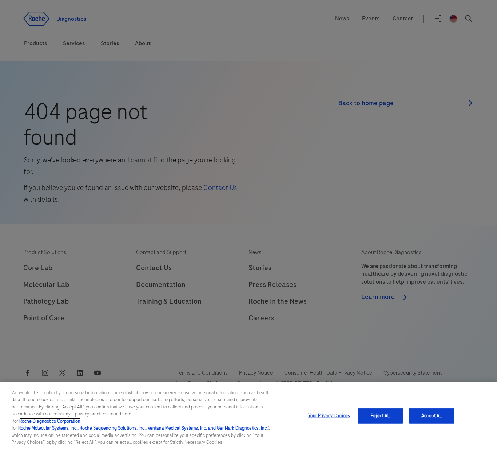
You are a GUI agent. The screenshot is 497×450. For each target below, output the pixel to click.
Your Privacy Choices (329, 415)
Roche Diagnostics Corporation (49, 421)
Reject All (380, 415)
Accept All (431, 415)
